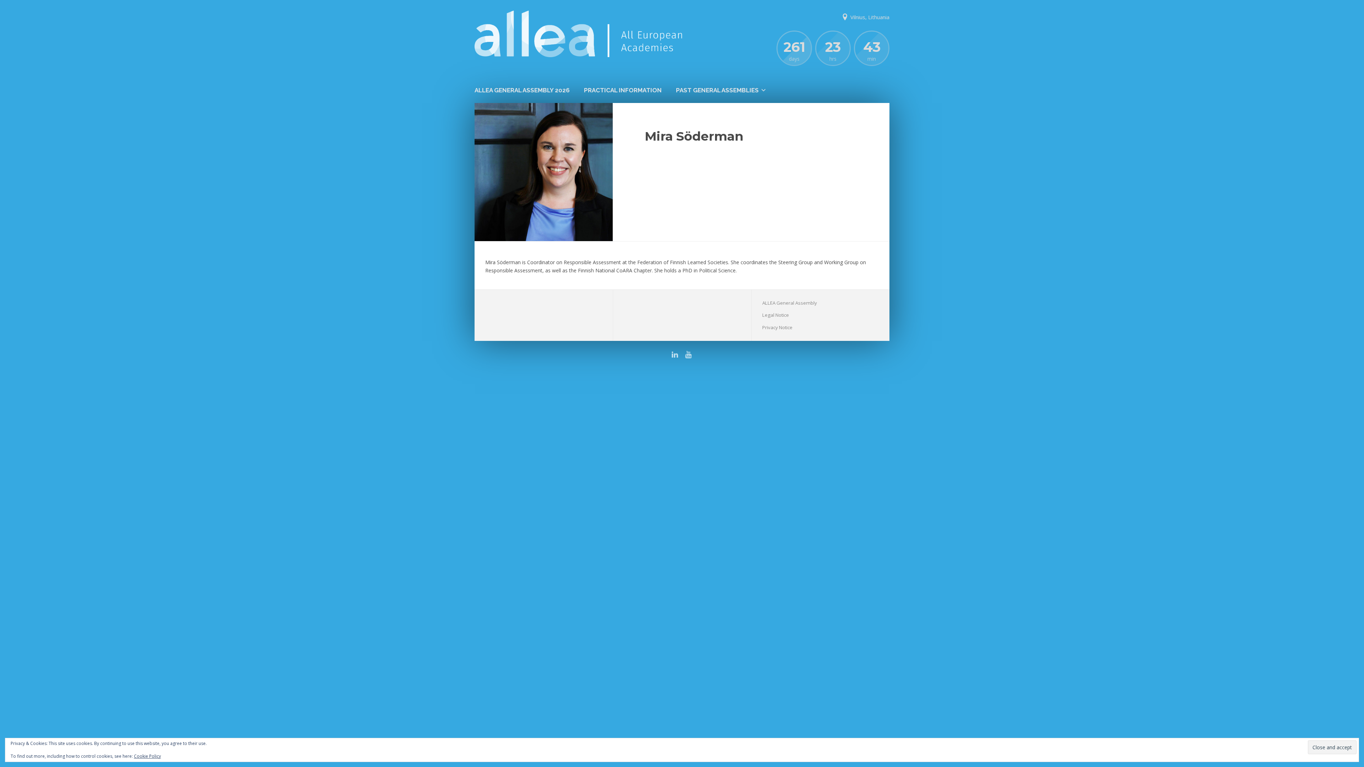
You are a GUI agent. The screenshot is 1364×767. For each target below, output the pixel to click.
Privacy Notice (777, 327)
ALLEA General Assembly (789, 303)
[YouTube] (688, 354)
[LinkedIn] (675, 354)
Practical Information (623, 90)
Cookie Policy (147, 756)
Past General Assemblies (717, 90)
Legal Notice (775, 315)
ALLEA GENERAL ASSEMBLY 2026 (522, 90)
